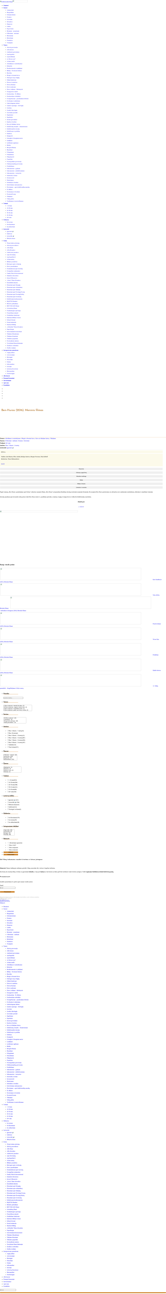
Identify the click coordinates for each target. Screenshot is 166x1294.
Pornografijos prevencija (14, 1062)
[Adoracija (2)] (12, 771)
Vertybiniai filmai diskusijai (15, 1244)
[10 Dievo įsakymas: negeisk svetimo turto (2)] (18, 707)
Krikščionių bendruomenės (15, 1200)
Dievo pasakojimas (12, 1167)
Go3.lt (2, 464)
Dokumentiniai (11, 916)
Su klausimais (14, 817)
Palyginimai (10, 1053)
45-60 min (13, 789)
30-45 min (13, 787)
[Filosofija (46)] (9, 834)
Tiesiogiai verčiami (15, 809)
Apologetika (10, 955)
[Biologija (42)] (9, 833)
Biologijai (9, 1258)
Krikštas (9, 1034)
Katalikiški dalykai (12, 1184)
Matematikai (10, 1272)
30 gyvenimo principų (13, 1144)
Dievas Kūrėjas (11, 986)
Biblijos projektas (12, 1163)
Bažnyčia (9, 967)
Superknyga (10, 1230)
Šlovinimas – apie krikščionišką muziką (18, 1088)
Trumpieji (10, 944)
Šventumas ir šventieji (13, 1093)
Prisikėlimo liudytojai (13, 1216)
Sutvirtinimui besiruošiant (14, 1233)
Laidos (9, 927)
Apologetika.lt (11, 1158)
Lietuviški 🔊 (14, 802)
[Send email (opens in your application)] (4, 398)
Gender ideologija (12, 1011)
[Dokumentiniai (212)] (10, 759)
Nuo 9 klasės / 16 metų (17, 742)
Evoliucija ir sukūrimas (13, 1002)
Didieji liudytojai (12, 981)
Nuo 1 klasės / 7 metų (16, 731)
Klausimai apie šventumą (14, 1198)
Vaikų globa (10, 1100)
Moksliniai (10, 939)
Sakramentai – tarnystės (14, 1074)
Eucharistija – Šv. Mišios (14, 995)
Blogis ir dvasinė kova (28, 438)
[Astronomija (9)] (9, 831)
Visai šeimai (14, 747)
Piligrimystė (10, 1058)
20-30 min (13, 785)
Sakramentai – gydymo (13, 1069)
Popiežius (10, 1060)
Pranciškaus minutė (13, 1214)
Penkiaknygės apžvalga (14, 1212)
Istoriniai (26, 441)
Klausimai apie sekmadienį (15, 1188)
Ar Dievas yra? (11, 960)
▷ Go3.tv (81, 507)
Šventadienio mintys (13, 1242)
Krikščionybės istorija (13, 1030)
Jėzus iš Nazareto (12, 1179)
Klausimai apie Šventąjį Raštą (15, 1195)
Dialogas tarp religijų (13, 979)
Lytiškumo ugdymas (13, 1044)
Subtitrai (13, 807)
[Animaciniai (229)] (10, 756)
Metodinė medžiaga (81, 476)
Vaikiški (12, 745)
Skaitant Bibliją (11, 1226)
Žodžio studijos (11, 1249)
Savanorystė (10, 1079)
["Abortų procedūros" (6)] (15, 722)
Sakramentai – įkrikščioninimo (16, 1072)
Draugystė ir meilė (12, 993)
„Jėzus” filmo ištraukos (13, 1181)
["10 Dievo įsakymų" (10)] (15, 718)
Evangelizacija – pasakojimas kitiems (18, 1000)
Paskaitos (10, 941)
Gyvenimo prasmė (12, 1014)
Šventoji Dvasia (11, 1095)
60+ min (8, 443)
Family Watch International (15, 1174)
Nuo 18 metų (13, 733)
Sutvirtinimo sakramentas (14, 1086)
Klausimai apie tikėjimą (14, 1191)
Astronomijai (11, 1256)
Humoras (9, 925)
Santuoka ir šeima (12, 1076)
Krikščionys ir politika (13, 1032)
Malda (81, 480)
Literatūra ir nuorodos (81, 487)
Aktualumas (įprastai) (15, 843)
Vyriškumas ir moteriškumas (15, 1102)
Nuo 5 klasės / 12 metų (17, 738)
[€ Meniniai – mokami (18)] (10, 755)
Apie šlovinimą (11, 1156)
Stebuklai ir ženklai (12, 1083)
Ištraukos (10, 923)
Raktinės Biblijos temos (14, 1219)
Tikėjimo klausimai (12, 1237)
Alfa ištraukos (11, 1151)
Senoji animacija (11, 1223)
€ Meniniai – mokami (13, 934)
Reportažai (10, 930)
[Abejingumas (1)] (12, 767)
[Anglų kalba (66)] (9, 830)
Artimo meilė (11, 962)
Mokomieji (10, 937)
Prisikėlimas (10, 1067)
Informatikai (10, 1265)
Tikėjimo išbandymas (13, 1235)
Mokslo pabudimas (12, 1205)
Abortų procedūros (12, 1146)
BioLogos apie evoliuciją (14, 1165)
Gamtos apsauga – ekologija (15, 1007)
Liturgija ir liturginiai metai (15, 1039)
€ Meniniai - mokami (11, 441)
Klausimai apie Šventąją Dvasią (16, 1193)
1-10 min (13, 780)
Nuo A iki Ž (12, 845)
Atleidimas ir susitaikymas (12, 438)
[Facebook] (4, 391)
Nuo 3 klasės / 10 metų (16, 735)
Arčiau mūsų (10, 1160)
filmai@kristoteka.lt (4, 900)
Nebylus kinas (14, 804)
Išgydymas (10, 1016)
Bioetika (9, 974)
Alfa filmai (10, 1149)
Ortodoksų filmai (12, 1209)
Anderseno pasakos (13, 1153)
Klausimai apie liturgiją (14, 1186)
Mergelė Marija (11, 1048)
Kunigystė (10, 1037)
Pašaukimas (10, 1055)
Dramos (20, 441)
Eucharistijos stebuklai (13, 997)
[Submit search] (83, 1292)
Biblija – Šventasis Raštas (14, 972)
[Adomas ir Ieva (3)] (12, 770)
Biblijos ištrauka (81, 483)
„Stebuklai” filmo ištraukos (15, 1228)
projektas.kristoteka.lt (5, 901)
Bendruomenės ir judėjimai (15, 969)
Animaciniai (10, 911)
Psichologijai (10, 1274)
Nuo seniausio (13, 850)
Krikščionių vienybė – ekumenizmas (17, 1028)
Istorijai (9, 1267)
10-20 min (13, 782)
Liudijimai (10, 1041)
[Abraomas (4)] (12, 769)
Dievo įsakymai (11, 988)
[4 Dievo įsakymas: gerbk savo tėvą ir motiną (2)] (18, 710)
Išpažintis (10, 1018)
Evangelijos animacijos (13, 1172)
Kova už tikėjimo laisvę (42, 438)
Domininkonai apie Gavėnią (15, 1170)
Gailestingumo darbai (13, 1004)
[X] (4, 389)
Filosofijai (10, 1260)
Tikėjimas (53, 438)
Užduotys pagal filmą (81, 472)
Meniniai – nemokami (13, 932)
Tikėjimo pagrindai (12, 1240)
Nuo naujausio (13, 847)
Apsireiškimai (11, 958)
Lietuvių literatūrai (12, 1270)
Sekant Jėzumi (11, 1221)
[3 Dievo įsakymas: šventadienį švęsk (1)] (18, 708)
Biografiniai (10, 913)
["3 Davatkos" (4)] (15, 719)
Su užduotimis (14, 822)
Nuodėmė (10, 1051)
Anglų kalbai (10, 1253)
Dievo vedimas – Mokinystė (15, 990)
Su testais (13, 820)
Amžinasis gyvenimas (13, 953)
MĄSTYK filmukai (12, 1202)
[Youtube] (4, 395)
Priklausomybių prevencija (15, 1065)
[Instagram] (4, 393)
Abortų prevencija (12, 948)
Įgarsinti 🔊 (10, 448)
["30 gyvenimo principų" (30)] (15, 721)
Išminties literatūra (12, 1177)
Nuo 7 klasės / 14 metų (12, 445)
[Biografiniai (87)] (10, 758)
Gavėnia (9, 1009)
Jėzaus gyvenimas (12, 1021)
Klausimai (81, 469)
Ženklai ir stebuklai (12, 1246)
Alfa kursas (10, 951)
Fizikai (9, 1263)
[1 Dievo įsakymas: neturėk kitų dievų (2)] (18, 705)
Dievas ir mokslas (12, 983)
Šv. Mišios (10, 1090)
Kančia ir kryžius (12, 1023)
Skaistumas (10, 1081)
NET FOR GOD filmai (13, 1207)
